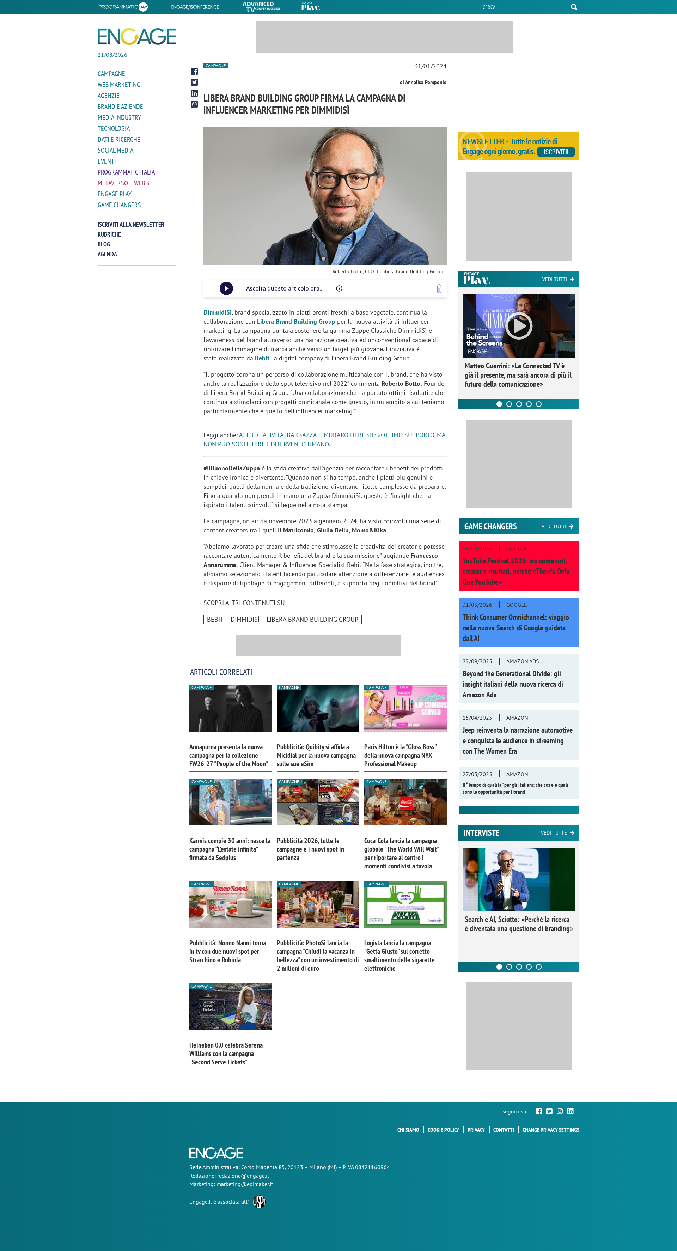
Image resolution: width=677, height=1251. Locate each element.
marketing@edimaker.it (244, 1184)
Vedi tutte (554, 833)
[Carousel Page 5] (539, 404)
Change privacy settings (551, 1129)
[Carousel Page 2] (509, 404)
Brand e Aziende (120, 106)
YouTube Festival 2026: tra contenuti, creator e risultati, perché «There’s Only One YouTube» (516, 571)
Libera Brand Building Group (312, 619)
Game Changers (119, 204)
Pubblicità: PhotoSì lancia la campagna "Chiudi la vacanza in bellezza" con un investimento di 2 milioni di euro (318, 955)
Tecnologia (114, 128)
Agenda (107, 254)
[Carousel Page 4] (529, 404)
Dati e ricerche (119, 139)
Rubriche (109, 234)
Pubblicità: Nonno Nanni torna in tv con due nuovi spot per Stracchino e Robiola (227, 951)
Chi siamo (408, 1129)
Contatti (503, 1129)
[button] (574, 7)
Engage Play (115, 194)
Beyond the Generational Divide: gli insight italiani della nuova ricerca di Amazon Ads (513, 684)
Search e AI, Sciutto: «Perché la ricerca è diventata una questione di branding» (519, 923)
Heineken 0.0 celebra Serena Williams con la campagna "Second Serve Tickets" (226, 1053)
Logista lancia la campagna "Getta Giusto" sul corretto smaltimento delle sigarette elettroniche (399, 955)
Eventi (107, 161)
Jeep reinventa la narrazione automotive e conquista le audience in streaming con (518, 740)
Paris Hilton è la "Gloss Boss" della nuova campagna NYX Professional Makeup (400, 755)
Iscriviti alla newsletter (131, 224)
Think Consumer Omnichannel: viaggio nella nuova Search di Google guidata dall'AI (516, 627)
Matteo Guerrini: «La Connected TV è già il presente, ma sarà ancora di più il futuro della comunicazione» (518, 375)
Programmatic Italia (126, 172)
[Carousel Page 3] (519, 404)
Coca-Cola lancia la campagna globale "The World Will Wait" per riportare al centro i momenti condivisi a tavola (401, 853)
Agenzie (109, 95)
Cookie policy (443, 1129)
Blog (104, 244)
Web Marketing (119, 84)
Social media (115, 150)
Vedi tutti (554, 279)
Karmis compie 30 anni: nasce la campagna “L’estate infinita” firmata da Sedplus (229, 849)
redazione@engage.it (243, 1175)
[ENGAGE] (137, 36)
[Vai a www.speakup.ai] (439, 288)
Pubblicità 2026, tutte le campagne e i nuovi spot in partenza (310, 849)
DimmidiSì (245, 619)
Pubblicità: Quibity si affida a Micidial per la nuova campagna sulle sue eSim (316, 755)
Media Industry (119, 117)
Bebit (215, 619)
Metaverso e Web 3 (124, 183)
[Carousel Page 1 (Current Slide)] (499, 404)
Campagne (111, 73)
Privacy (476, 1129)
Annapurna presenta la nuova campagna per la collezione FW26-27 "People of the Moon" (228, 755)
